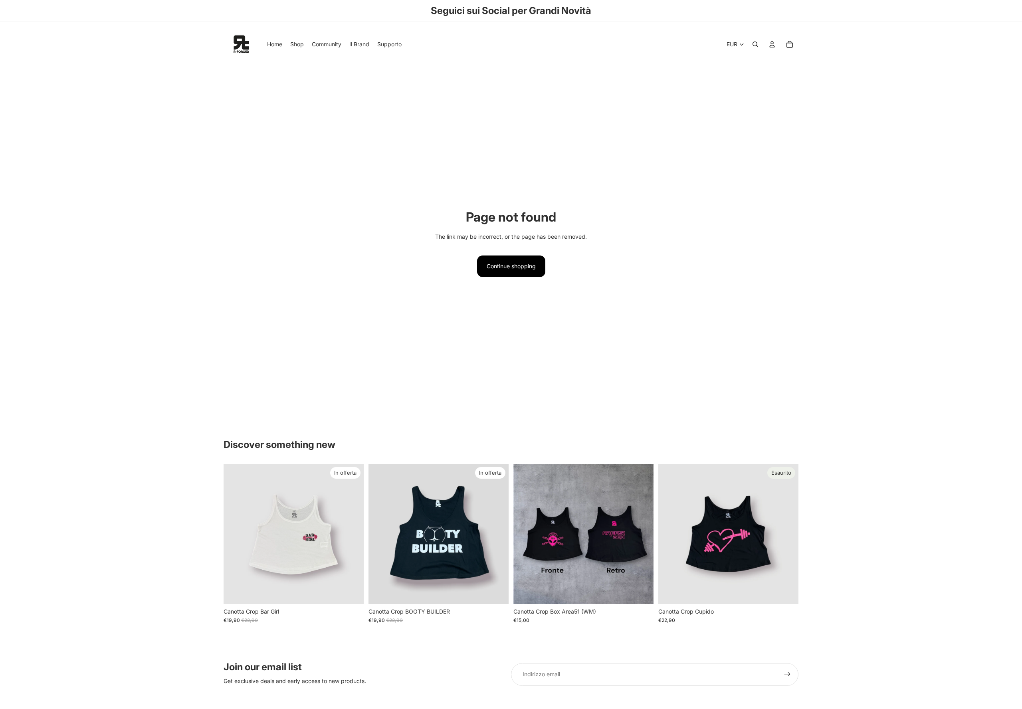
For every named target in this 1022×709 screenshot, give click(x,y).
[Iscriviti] (787, 674)
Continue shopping (511, 266)
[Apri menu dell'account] (772, 44)
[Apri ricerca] (755, 44)
